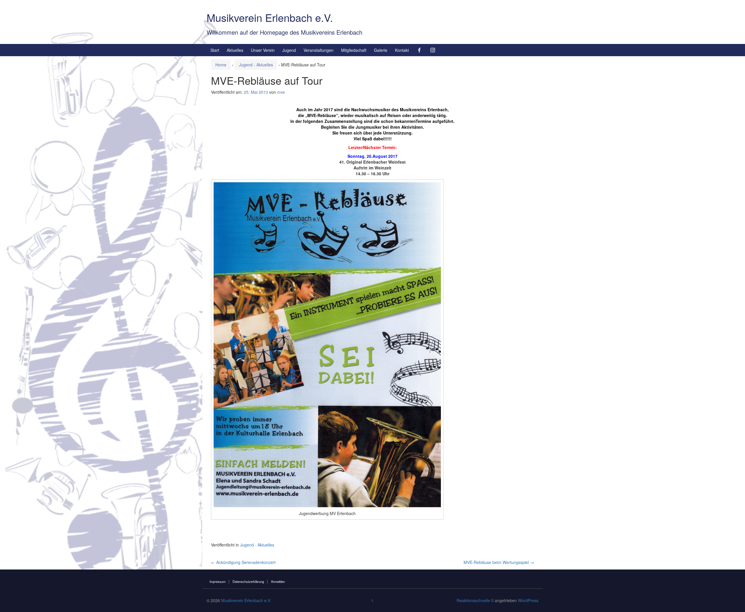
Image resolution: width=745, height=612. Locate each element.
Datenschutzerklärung (248, 581)
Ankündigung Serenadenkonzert (243, 562)
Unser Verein (263, 50)
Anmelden (278, 581)
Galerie (380, 50)
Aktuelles (235, 50)
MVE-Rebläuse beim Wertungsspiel (499, 562)
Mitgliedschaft (353, 50)
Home (220, 65)
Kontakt (402, 50)
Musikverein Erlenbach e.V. (270, 17)
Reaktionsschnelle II (475, 600)
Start (214, 50)
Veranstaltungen (319, 50)
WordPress (528, 600)
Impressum (218, 581)
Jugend (289, 50)
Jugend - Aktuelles (256, 65)
